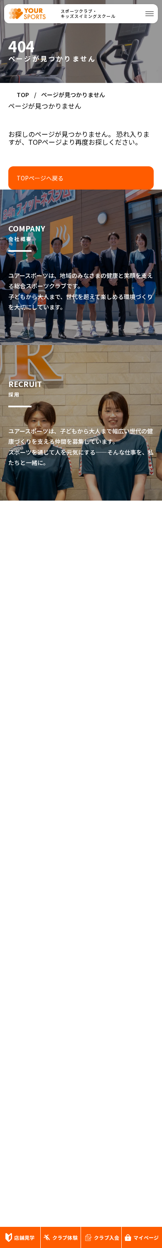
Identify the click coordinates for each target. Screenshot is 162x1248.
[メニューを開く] (149, 14)
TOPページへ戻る (40, 178)
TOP (23, 94)
